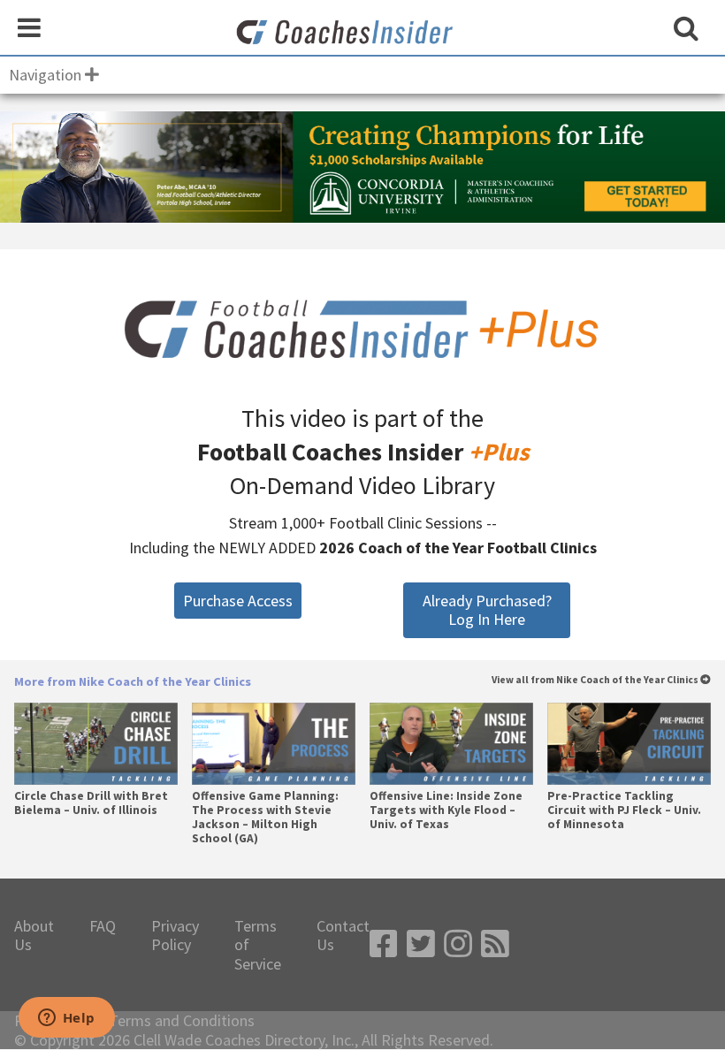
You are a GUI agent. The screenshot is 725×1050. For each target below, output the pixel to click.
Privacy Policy (175, 936)
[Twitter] (421, 944)
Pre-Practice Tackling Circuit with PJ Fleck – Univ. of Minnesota (624, 810)
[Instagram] (458, 944)
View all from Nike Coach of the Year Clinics (596, 680)
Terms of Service (257, 945)
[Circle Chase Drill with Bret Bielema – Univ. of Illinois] (96, 743)
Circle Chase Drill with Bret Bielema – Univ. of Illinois (91, 803)
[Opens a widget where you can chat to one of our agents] (66, 1019)
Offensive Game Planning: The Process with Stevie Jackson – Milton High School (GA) (265, 818)
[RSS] (495, 944)
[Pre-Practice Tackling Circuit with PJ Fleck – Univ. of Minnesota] (629, 743)
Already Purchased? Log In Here (487, 610)
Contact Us (343, 936)
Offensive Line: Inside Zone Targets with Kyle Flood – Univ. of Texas (446, 810)
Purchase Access (238, 600)
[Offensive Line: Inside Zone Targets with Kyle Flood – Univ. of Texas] (451, 743)
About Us (34, 936)
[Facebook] (384, 944)
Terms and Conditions (182, 1021)
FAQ (102, 926)
